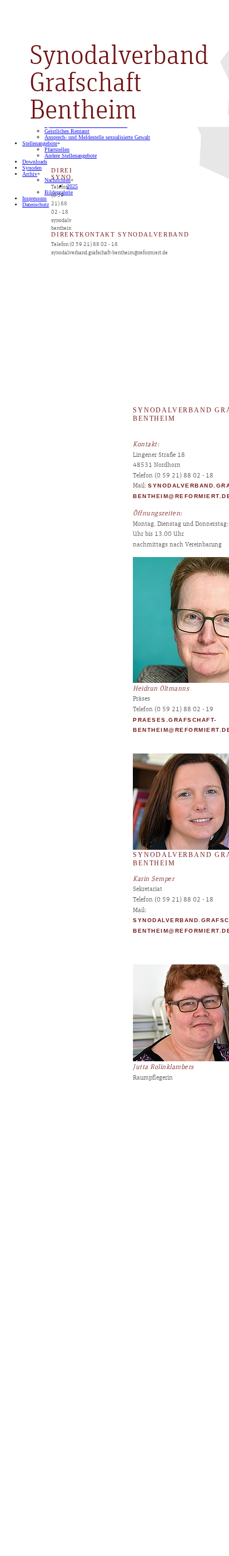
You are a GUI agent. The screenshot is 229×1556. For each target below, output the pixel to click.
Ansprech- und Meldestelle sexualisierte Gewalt (97, 137)
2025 (72, 186)
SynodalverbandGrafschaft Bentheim (118, 83)
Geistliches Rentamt (66, 131)
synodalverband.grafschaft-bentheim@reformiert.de (109, 252)
